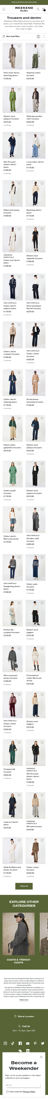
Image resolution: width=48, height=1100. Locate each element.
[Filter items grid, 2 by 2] (38, 36)
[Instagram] (5, 1043)
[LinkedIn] (27, 1050)
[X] (42, 1043)
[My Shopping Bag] (43, 9)
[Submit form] (40, 1085)
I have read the (22, 1092)
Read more (24, 999)
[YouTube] (27, 1043)
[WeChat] (20, 1050)
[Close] (41, 1057)
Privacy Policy (29, 1092)
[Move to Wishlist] (19, 46)
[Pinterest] (35, 1043)
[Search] (38, 9)
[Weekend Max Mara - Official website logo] (24, 9)
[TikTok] (12, 1043)
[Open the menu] (4, 9)
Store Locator (26, 1017)
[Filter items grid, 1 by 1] (44, 36)
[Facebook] (20, 1043)
